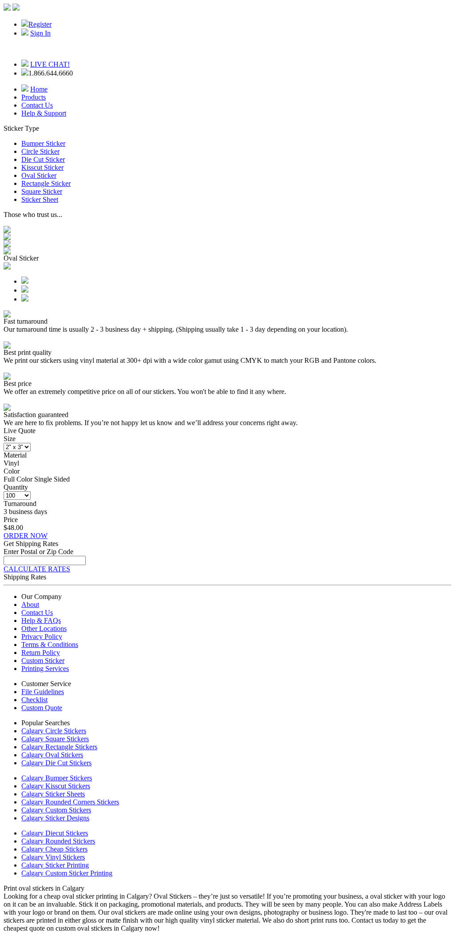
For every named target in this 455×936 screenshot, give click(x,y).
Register (40, 24)
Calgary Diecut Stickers (54, 833)
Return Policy (40, 652)
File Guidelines (42, 691)
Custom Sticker (42, 660)
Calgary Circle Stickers (53, 731)
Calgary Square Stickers (55, 739)
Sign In (40, 33)
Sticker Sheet (39, 199)
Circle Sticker (40, 151)
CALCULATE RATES (37, 569)
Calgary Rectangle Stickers (59, 747)
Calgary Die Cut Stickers (56, 763)
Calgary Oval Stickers (52, 755)
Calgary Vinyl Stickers (53, 857)
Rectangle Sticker (46, 183)
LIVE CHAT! (50, 64)
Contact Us (37, 105)
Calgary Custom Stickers (56, 810)
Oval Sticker (38, 175)
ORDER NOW (26, 535)
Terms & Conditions (49, 644)
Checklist (34, 699)
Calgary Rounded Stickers (58, 841)
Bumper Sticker (43, 143)
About (30, 604)
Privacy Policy (41, 636)
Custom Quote (41, 707)
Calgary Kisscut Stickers (55, 786)
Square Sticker (41, 191)
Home (39, 89)
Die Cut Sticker (43, 159)
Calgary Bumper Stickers (56, 778)
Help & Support (43, 113)
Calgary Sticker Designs (55, 818)
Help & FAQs (41, 620)
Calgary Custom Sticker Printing (66, 873)
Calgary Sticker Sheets (53, 794)
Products (33, 97)
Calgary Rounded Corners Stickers (70, 802)
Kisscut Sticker (42, 167)
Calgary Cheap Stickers (54, 849)
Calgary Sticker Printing (55, 865)
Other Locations (44, 628)
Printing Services (45, 668)
